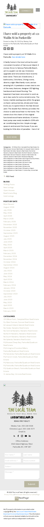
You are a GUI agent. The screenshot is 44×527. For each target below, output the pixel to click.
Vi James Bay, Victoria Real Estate (17, 374)
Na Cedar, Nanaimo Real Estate (20, 151)
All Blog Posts (9, 184)
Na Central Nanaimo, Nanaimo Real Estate (20, 331)
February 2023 (9, 311)
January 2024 (9, 288)
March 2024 (8, 282)
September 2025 (10, 233)
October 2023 (9, 291)
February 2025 (9, 253)
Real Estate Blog (10, 193)
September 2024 (10, 265)
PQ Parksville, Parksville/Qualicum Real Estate (20, 44)
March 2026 (8, 218)
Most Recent (8, 204)
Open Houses (9, 190)
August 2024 (8, 268)
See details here (18, 57)
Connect (26, 11)
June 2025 (7, 242)
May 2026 (7, 213)
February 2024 (9, 285)
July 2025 (7, 239)
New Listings (8, 187)
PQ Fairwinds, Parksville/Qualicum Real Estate (21, 354)
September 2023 (10, 294)
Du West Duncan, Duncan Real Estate (18, 322)
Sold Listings (8, 196)
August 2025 (8, 236)
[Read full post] (22, 27)
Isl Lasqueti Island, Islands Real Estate (18, 325)
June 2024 (7, 273)
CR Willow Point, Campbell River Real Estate (24, 147)
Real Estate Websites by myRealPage (27, 495)
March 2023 (8, 308)
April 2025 (7, 247)
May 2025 (7, 245)
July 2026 (7, 210)
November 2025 (10, 227)
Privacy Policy (9, 495)
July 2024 (7, 270)
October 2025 (9, 230)
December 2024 (10, 256)
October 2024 (9, 262)
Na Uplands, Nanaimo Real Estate (16, 339)
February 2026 (9, 221)
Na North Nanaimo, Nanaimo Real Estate (19, 334)
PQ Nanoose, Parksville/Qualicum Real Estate (21, 362)
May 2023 (7, 302)
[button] (26, 10)
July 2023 (7, 296)
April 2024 (7, 279)
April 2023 (7, 305)
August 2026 (8, 207)
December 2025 (10, 224)
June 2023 (7, 299)
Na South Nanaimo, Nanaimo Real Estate (22, 155)
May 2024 (7, 276)
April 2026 (7, 216)
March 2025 (8, 250)
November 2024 (10, 259)
